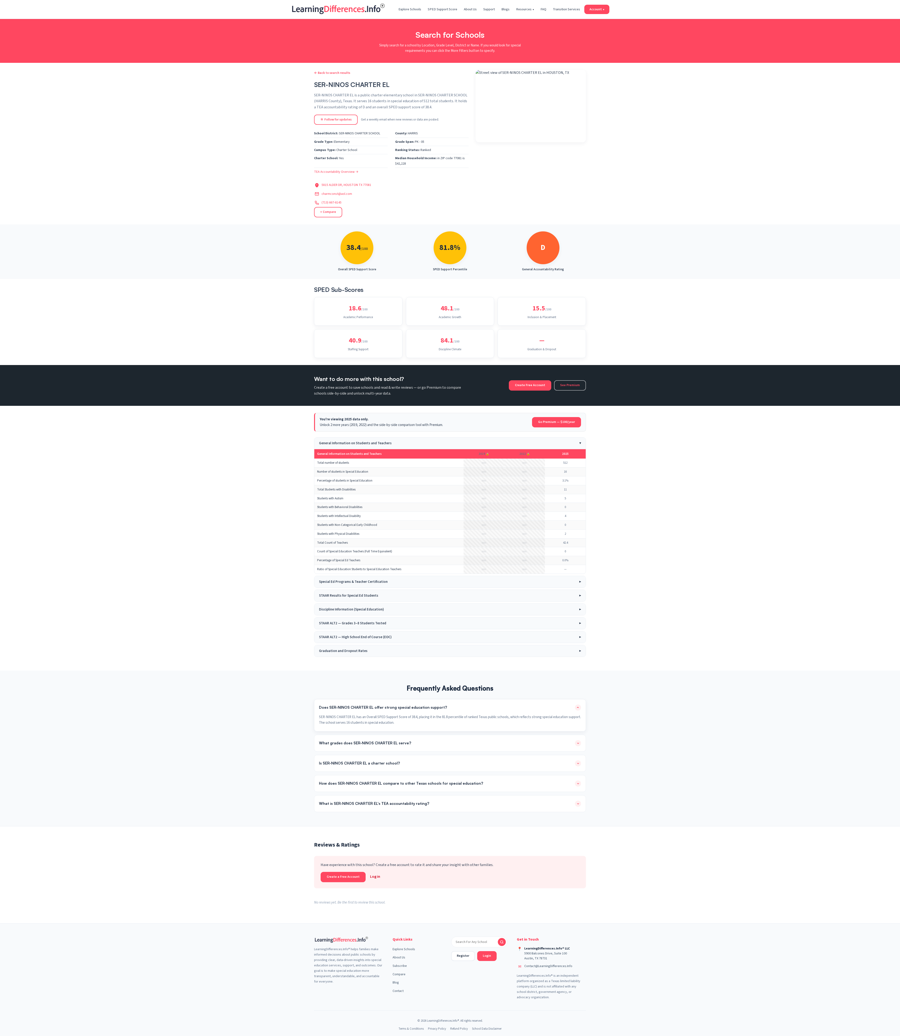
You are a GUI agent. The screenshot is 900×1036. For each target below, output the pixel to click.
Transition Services (566, 9)
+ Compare (328, 212)
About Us (470, 9)
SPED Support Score (442, 9)
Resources (525, 9)
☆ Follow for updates (336, 119)
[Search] (502, 942)
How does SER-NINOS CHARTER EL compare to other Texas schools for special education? (401, 783)
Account (596, 9)
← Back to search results (332, 73)
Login (487, 955)
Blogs (505, 9)
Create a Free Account (343, 876)
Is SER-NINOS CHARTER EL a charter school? (359, 763)
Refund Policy (459, 1029)
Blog (396, 982)
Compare (399, 974)
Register (463, 955)
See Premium (570, 385)
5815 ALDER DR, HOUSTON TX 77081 (346, 185)
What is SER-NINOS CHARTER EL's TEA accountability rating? (374, 803)
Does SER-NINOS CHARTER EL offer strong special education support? (383, 707)
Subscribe (400, 966)
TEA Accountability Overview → (336, 172)
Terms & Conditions (411, 1029)
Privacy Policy (437, 1029)
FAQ (543, 9)
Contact (398, 991)
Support (489, 9)
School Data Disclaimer (487, 1029)
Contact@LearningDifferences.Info (548, 966)
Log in (375, 876)
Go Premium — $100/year (556, 422)
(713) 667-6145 (331, 202)
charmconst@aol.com (337, 194)
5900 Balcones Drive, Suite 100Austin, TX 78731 (545, 956)
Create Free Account (530, 385)
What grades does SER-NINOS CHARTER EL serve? (365, 743)
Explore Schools (409, 9)
